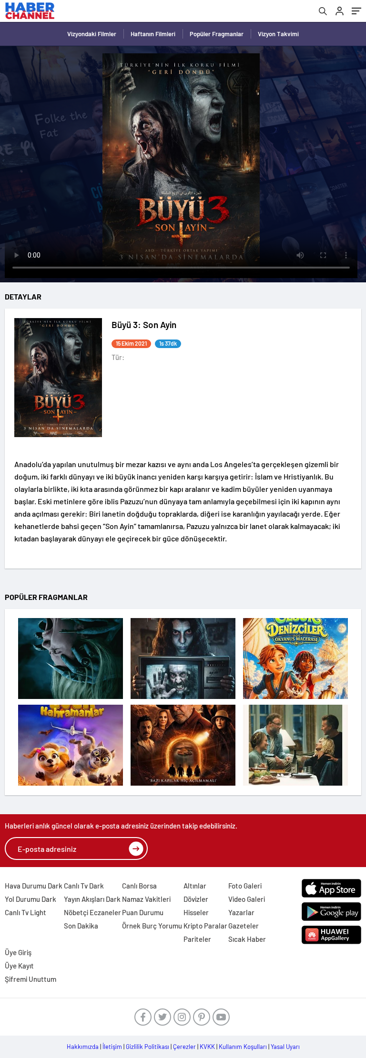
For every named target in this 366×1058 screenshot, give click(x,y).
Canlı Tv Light (25, 912)
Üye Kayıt (19, 965)
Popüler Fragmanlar (217, 34)
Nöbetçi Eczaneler (92, 912)
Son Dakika (81, 925)
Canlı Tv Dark (84, 885)
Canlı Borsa (139, 885)
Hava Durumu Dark (33, 885)
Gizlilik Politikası (147, 1046)
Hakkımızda (83, 1046)
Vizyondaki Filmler (91, 34)
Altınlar (194, 885)
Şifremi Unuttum (30, 979)
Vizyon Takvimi (278, 34)
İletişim (112, 1046)
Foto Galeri (245, 885)
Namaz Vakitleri (146, 899)
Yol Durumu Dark (30, 899)
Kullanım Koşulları (243, 1046)
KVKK (207, 1046)
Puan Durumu (142, 912)
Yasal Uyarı (285, 1046)
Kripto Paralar (205, 925)
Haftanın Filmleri (153, 34)
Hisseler (196, 912)
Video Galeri (246, 899)
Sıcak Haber (247, 939)
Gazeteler (243, 925)
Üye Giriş (18, 952)
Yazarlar (241, 912)
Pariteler (197, 939)
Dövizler (195, 899)
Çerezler (184, 1046)
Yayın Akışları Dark (92, 899)
